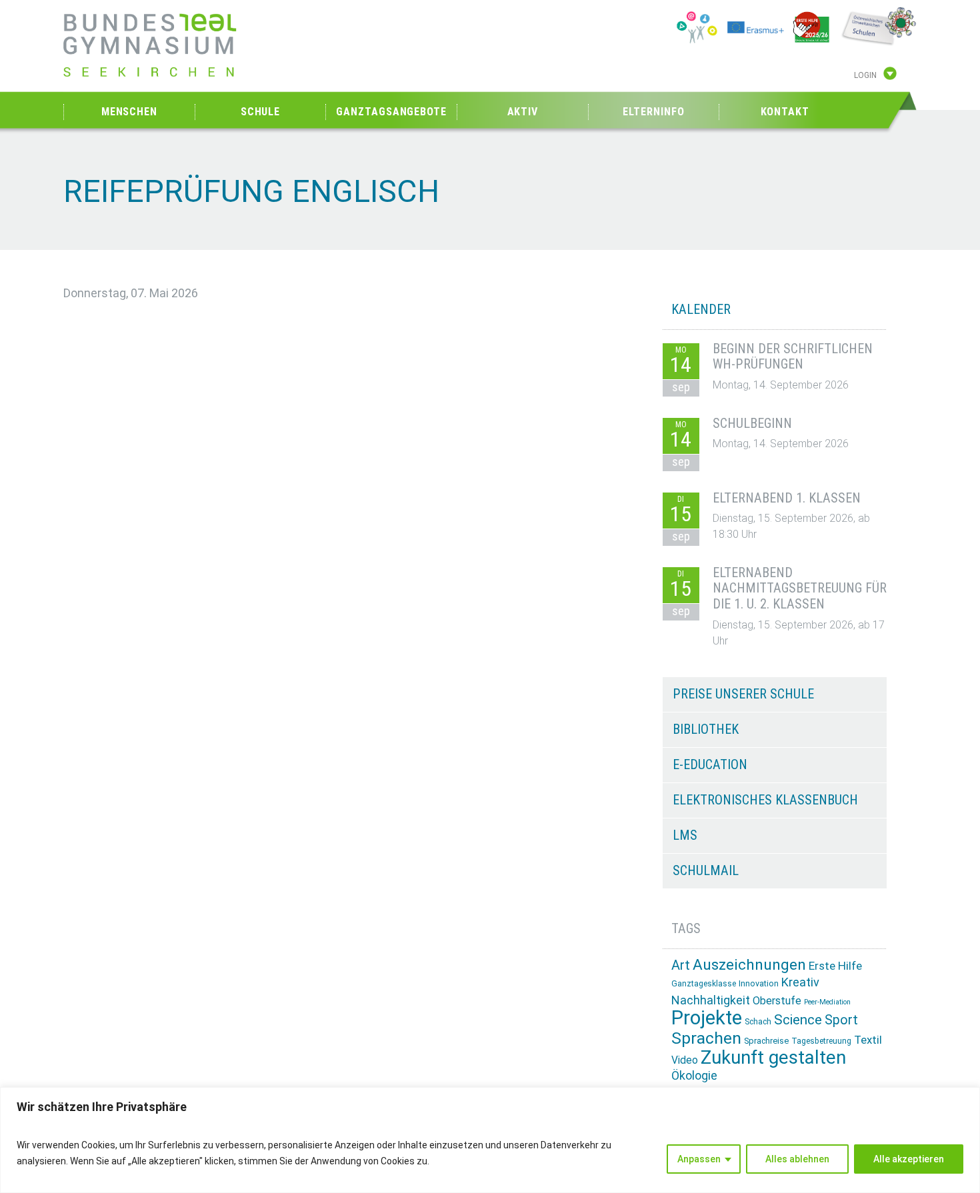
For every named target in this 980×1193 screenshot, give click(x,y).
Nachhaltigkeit (710, 1000)
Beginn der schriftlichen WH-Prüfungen (793, 357)
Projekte (706, 1017)
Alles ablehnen (797, 1159)
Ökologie (694, 1075)
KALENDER (701, 309)
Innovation (759, 983)
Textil (868, 1039)
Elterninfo (653, 111)
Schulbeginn (752, 423)
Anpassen (699, 1159)
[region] (490, 1140)
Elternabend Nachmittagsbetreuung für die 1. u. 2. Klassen (800, 588)
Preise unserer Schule (743, 694)
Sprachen (706, 1038)
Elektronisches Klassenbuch (765, 800)
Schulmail (706, 870)
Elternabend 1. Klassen (787, 498)
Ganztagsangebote (391, 111)
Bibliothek (706, 729)
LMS (685, 835)
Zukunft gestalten (773, 1057)
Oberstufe (777, 1000)
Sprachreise (766, 1041)
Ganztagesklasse (703, 983)
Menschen (129, 111)
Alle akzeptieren (908, 1159)
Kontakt (785, 111)
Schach (758, 1021)
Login (865, 75)
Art (680, 965)
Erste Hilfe (835, 965)
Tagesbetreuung (821, 1041)
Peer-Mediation (827, 1002)
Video (684, 1060)
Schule (260, 111)
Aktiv (523, 111)
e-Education (710, 764)
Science (798, 1020)
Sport (841, 1020)
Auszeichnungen (749, 965)
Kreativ (800, 982)
